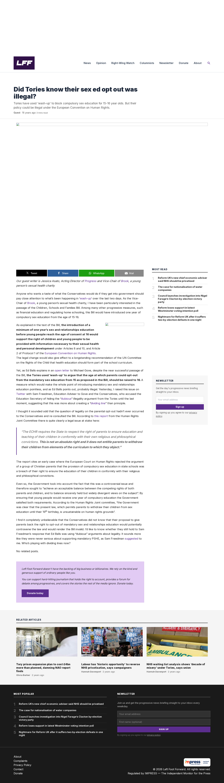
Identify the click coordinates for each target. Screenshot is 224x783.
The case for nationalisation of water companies (180, 288)
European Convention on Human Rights (70, 353)
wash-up (85, 298)
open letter (62, 370)
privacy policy (153, 735)
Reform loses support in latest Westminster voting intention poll (178, 309)
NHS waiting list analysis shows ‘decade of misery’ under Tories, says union (176, 666)
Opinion (101, 63)
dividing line (98, 403)
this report (101, 416)
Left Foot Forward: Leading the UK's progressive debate (24, 63)
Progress (90, 281)
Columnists (147, 63)
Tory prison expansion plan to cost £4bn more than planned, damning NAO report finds (43, 668)
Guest (17, 112)
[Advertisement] (112, 27)
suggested (131, 538)
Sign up (180, 407)
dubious (66, 398)
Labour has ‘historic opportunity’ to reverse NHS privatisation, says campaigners (110, 666)
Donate (183, 63)
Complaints (20, 760)
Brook (124, 281)
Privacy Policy (22, 765)
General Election (91, 660)
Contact (18, 769)
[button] (208, 63)
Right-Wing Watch (122, 63)
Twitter (20, 394)
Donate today (35, 593)
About (198, 63)
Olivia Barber (23, 675)
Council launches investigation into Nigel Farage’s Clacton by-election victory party (182, 298)
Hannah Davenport (91, 671)
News (87, 63)
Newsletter (166, 63)
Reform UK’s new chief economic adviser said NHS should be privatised (182, 279)
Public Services (23, 83)
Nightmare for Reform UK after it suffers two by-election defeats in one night (182, 318)
